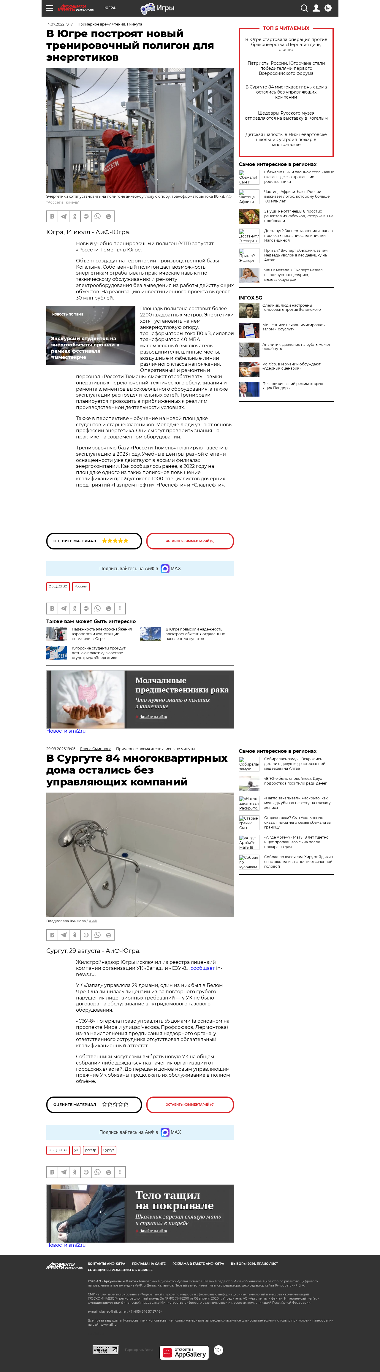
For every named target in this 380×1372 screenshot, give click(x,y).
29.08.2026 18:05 (60, 749)
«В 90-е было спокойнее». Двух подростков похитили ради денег (295, 780)
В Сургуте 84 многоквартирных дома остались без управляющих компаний (286, 92)
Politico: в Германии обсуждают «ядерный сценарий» (291, 366)
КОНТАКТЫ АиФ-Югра (106, 1264)
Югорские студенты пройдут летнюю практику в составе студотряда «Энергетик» (99, 653)
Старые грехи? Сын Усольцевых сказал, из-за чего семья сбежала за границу (297, 822)
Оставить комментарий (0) (190, 541)
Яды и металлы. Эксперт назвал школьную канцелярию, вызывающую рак (293, 275)
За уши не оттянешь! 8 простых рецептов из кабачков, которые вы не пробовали (298, 216)
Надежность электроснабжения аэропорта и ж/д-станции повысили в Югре (102, 634)
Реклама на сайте (149, 1264)
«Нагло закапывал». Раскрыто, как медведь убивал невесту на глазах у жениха (297, 803)
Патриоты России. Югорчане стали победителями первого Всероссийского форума (286, 68)
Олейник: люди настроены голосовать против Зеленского (291, 307)
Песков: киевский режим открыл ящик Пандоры (292, 386)
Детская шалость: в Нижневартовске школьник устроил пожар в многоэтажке (286, 139)
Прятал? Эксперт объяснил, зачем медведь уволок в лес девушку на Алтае (295, 255)
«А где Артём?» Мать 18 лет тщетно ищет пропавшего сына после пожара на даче (296, 842)
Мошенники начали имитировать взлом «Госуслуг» (293, 327)
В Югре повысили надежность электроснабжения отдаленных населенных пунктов (195, 634)
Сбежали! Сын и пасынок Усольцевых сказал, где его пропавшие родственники (299, 177)
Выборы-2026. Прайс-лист (254, 1264)
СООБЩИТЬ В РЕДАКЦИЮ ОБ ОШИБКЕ (120, 1270)
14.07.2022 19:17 (59, 24)
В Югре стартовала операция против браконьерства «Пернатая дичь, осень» (286, 44)
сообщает (203, 968)
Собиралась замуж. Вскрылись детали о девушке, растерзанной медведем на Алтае (294, 764)
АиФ (93, 921)
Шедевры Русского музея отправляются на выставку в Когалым (286, 116)
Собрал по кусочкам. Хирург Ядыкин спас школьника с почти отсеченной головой (298, 862)
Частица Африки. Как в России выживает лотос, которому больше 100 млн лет (297, 196)
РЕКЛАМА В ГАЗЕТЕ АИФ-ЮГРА (198, 1264)
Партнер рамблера (139, 1350)
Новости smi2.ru (66, 731)
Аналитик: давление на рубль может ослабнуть (296, 347)
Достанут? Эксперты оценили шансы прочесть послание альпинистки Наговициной (298, 236)
